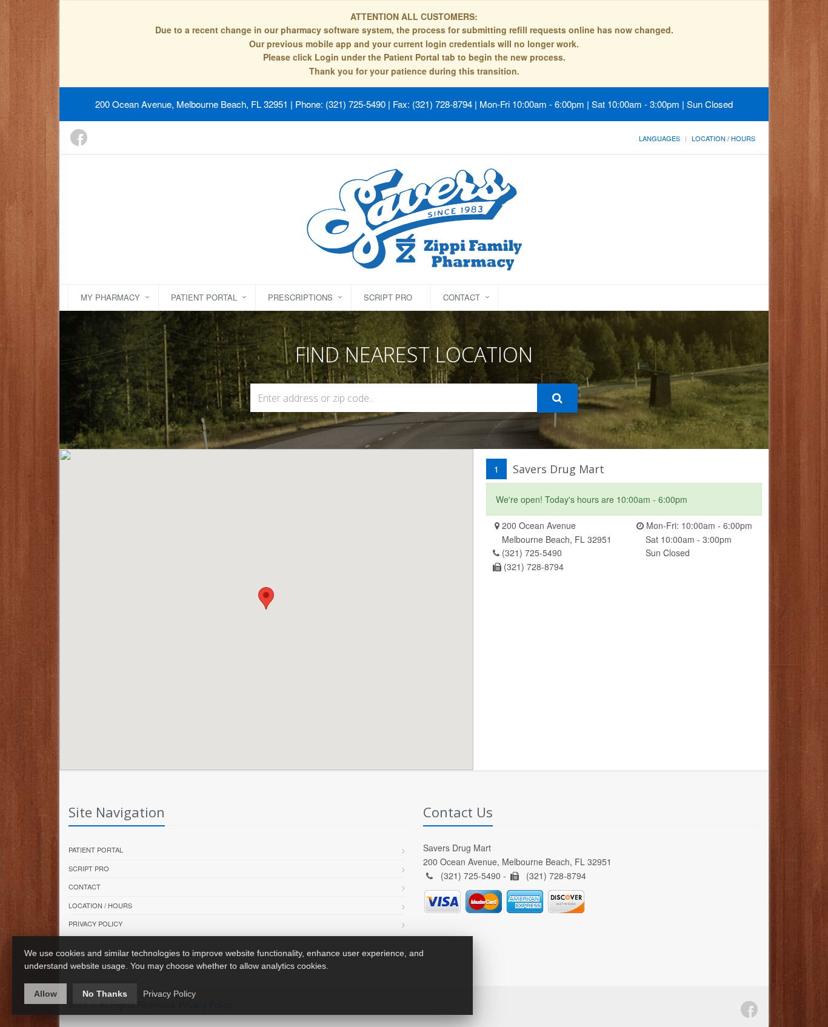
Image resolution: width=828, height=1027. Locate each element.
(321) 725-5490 (532, 553)
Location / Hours (723, 138)
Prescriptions (300, 297)
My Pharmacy (110, 297)
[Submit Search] (557, 398)
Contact (461, 297)
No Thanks (104, 994)
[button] (266, 598)
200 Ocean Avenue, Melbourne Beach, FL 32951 (191, 104)
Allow (45, 994)
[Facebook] (78, 137)
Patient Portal (204, 297)
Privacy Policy (95, 923)
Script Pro (388, 297)
